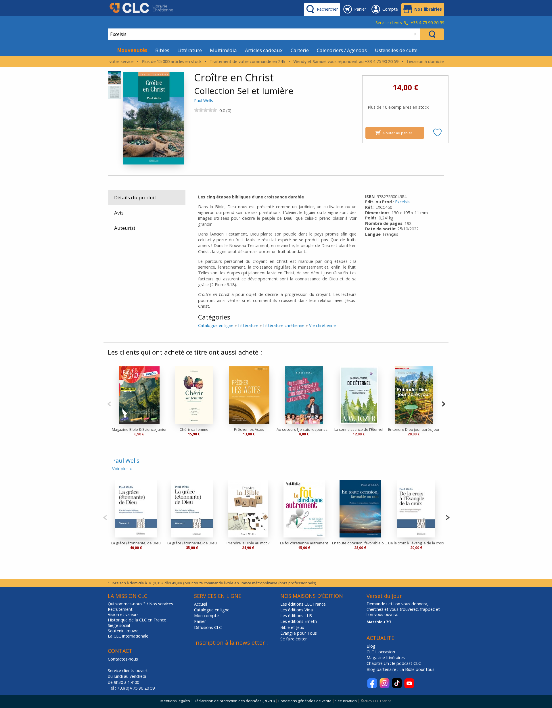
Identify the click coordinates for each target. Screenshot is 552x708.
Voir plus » (122, 468)
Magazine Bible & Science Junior (139, 429)
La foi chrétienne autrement (304, 543)
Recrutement (120, 609)
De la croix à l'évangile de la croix (416, 543)
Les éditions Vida (296, 610)
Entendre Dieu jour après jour (414, 429)
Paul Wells (203, 100)
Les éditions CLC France (303, 604)
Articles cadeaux (264, 50)
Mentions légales (175, 700)
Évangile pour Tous (298, 633)
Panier (200, 621)
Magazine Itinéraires (386, 657)
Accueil (200, 604)
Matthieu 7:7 (379, 621)
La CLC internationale (128, 636)
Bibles (162, 50)
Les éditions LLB (296, 615)
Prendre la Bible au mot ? (248, 543)
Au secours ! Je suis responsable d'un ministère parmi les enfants (304, 429)
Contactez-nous (123, 659)
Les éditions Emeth (298, 621)
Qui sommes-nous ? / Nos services (140, 603)
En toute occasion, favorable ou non (360, 543)
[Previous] (109, 403)
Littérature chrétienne (283, 325)
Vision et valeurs (123, 614)
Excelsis (402, 201)
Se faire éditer (293, 639)
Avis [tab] (119, 212)
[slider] (205, 110)
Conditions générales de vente (304, 700)
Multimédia (223, 50)
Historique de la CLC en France (137, 620)
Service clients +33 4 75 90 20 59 (409, 23)
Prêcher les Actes (249, 429)
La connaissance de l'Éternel (358, 429)
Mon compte (206, 615)
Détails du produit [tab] (135, 197)
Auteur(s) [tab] (124, 228)
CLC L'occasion (381, 652)
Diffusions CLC (208, 627)
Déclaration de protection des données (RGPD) (234, 700)
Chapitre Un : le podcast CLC (394, 663)
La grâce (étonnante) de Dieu (136, 543)
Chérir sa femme (194, 429)
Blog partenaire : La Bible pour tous (401, 669)
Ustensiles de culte (396, 50)
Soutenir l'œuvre (123, 631)
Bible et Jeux (292, 627)
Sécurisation (346, 700)
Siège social (119, 625)
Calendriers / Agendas (342, 50)
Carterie (300, 50)
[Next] (443, 403)
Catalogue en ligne (215, 325)
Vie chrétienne (322, 325)
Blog (371, 646)
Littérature (189, 50)
